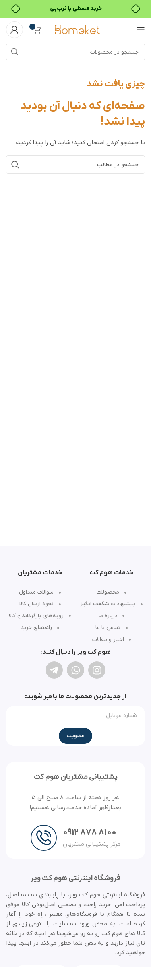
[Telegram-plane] (54, 670)
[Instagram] (96, 670)
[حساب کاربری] (14, 30)
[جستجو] (14, 52)
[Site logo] (77, 29)
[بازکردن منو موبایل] (141, 30)
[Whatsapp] (75, 670)
